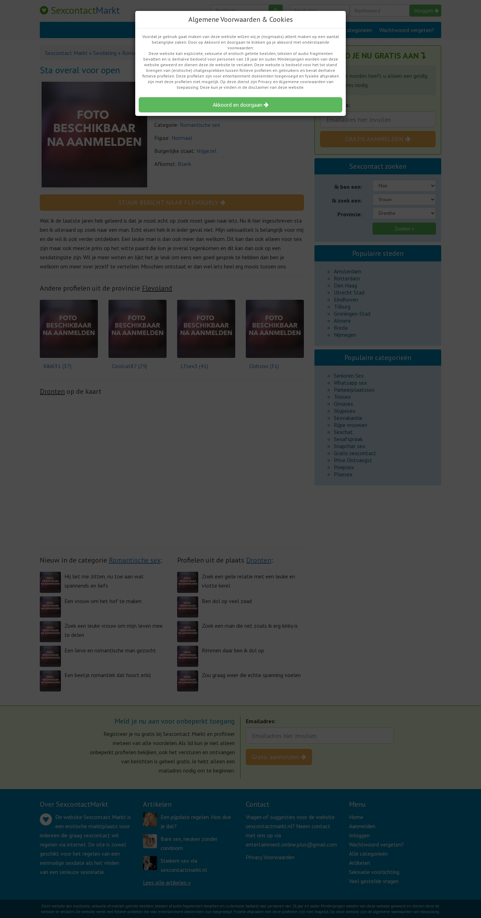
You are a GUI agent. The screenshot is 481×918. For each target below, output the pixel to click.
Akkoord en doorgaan (238, 104)
